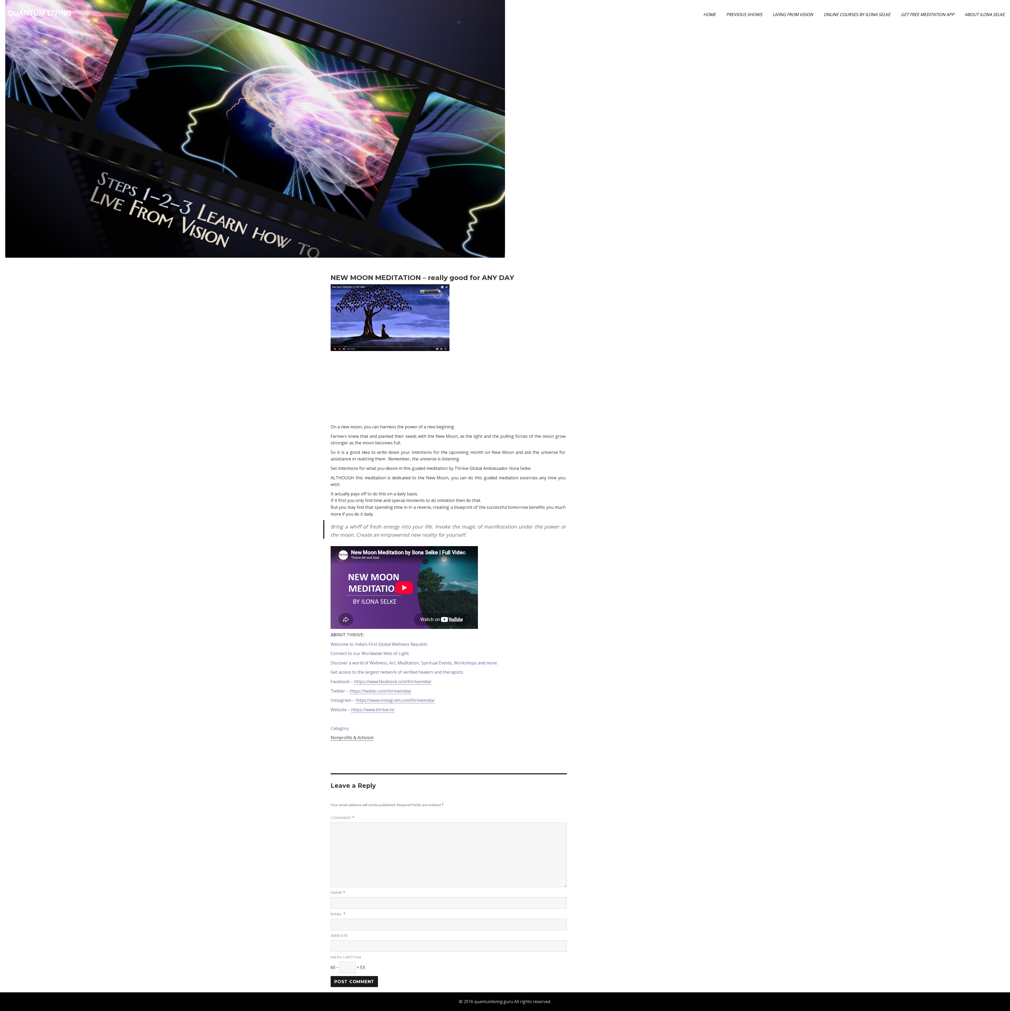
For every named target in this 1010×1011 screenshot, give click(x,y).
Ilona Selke (928, 88)
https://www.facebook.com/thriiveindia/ (392, 681)
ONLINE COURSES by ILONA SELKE (857, 14)
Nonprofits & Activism (352, 737)
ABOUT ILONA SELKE (985, 14)
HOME (709, 14)
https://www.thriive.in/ (373, 710)
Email (338, 914)
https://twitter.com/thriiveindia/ (380, 691)
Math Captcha (346, 957)
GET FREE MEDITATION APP (927, 14)
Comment (343, 818)
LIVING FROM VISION (793, 14)
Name (338, 892)
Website (339, 935)
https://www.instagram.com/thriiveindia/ (395, 700)
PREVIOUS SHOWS (744, 14)
